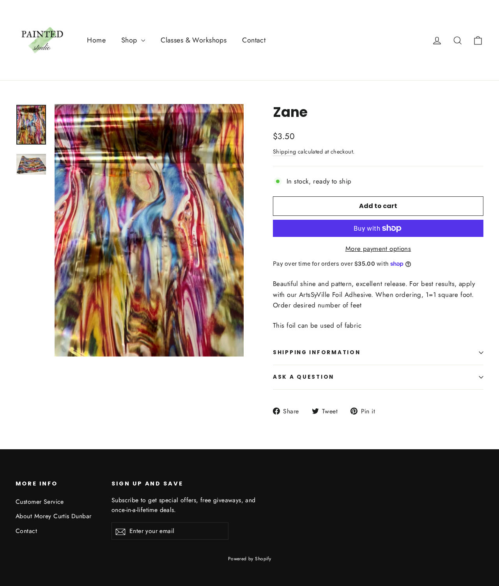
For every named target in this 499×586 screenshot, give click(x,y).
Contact (253, 40)
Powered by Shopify (249, 558)
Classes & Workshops (193, 40)
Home (96, 40)
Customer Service (40, 501)
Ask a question (303, 377)
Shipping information (316, 352)
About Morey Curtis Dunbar (54, 516)
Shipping (284, 151)
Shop (130, 40)
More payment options (378, 248)
